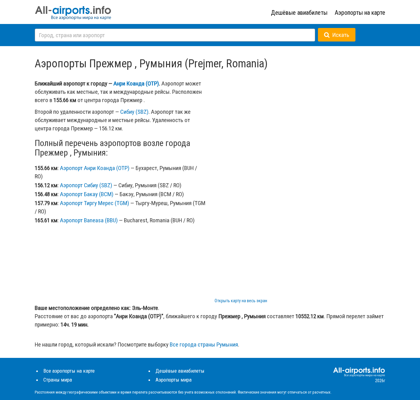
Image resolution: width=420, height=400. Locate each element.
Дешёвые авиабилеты (299, 12)
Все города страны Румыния (204, 344)
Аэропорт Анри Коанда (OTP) (94, 168)
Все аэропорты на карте (69, 371)
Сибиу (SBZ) (134, 111)
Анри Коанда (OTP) (136, 83)
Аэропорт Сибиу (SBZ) (86, 185)
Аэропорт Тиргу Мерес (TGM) (94, 203)
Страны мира (57, 380)
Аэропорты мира (174, 380)
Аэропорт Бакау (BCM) (86, 194)
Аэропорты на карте (360, 12)
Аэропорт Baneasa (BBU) (89, 220)
